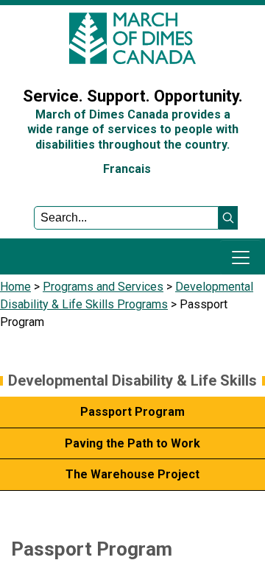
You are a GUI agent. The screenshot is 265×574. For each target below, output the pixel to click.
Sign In (25, 61)
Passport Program (132, 412)
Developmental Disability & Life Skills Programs (132, 392)
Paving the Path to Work (132, 443)
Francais (127, 169)
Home (15, 287)
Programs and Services (103, 287)
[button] (228, 218)
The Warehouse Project (132, 474)
